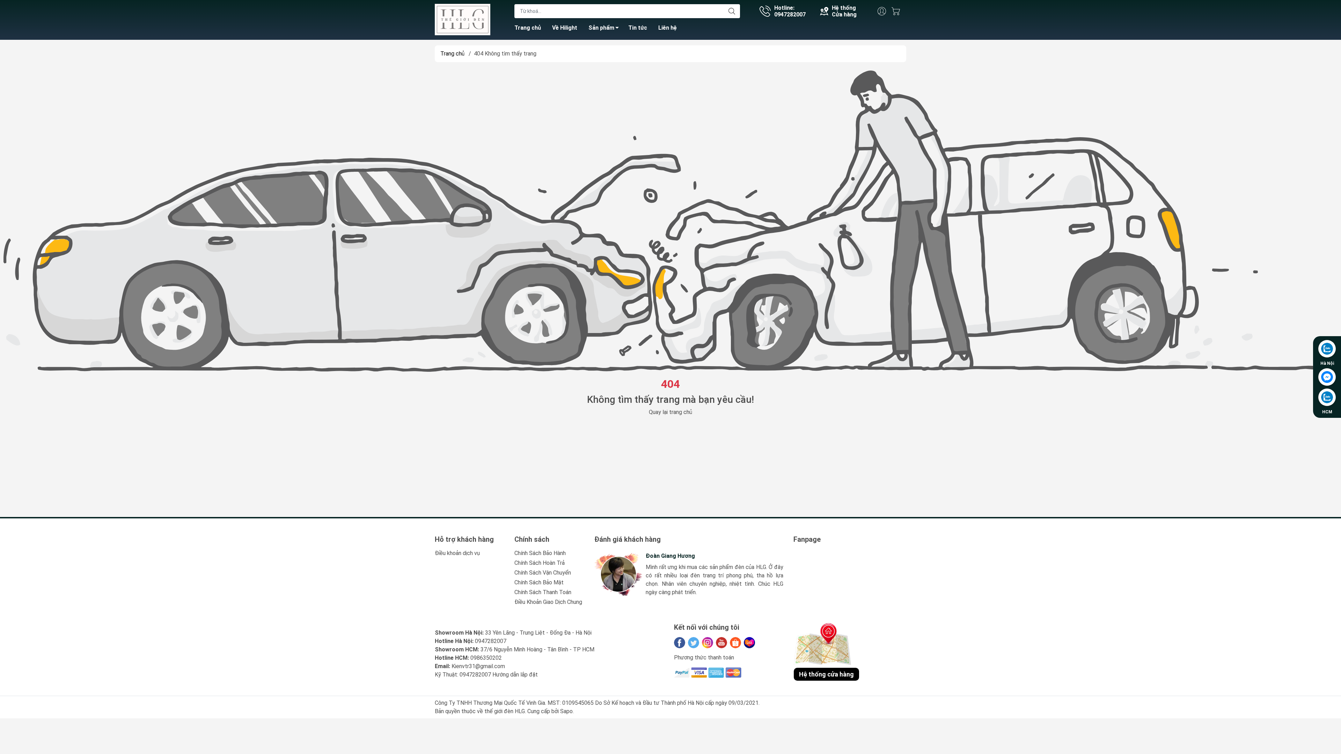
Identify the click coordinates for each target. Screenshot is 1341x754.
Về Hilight (564, 27)
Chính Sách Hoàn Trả (539, 563)
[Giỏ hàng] (897, 11)
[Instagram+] (707, 642)
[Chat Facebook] (1327, 377)
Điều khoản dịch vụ (457, 553)
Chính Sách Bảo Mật (539, 582)
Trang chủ (527, 27)
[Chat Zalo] (1327, 348)
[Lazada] (749, 642)
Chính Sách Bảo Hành (540, 553)
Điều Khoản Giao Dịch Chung (548, 602)
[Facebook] (679, 642)
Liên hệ (667, 27)
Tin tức (637, 27)
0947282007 (490, 641)
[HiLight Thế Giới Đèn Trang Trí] (462, 19)
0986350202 (486, 658)
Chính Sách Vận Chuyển (542, 572)
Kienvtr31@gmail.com (478, 666)
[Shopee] (735, 642)
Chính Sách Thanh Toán (542, 592)
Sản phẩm (601, 27)
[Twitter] (693, 642)
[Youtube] (721, 642)
